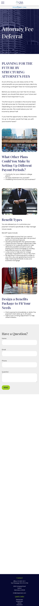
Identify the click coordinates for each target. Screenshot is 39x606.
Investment (19, 601)
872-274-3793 (24, 583)
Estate (19, 603)
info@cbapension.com (19, 593)
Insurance (19, 604)
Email (4, 349)
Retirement (19, 599)
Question (5, 372)
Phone (4, 361)
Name (4, 338)
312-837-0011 (21, 581)
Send (6, 387)
